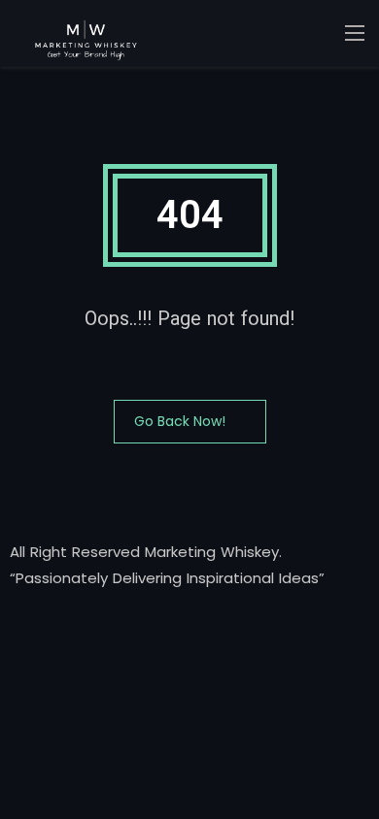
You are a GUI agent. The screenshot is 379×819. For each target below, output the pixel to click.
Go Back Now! (179, 421)
